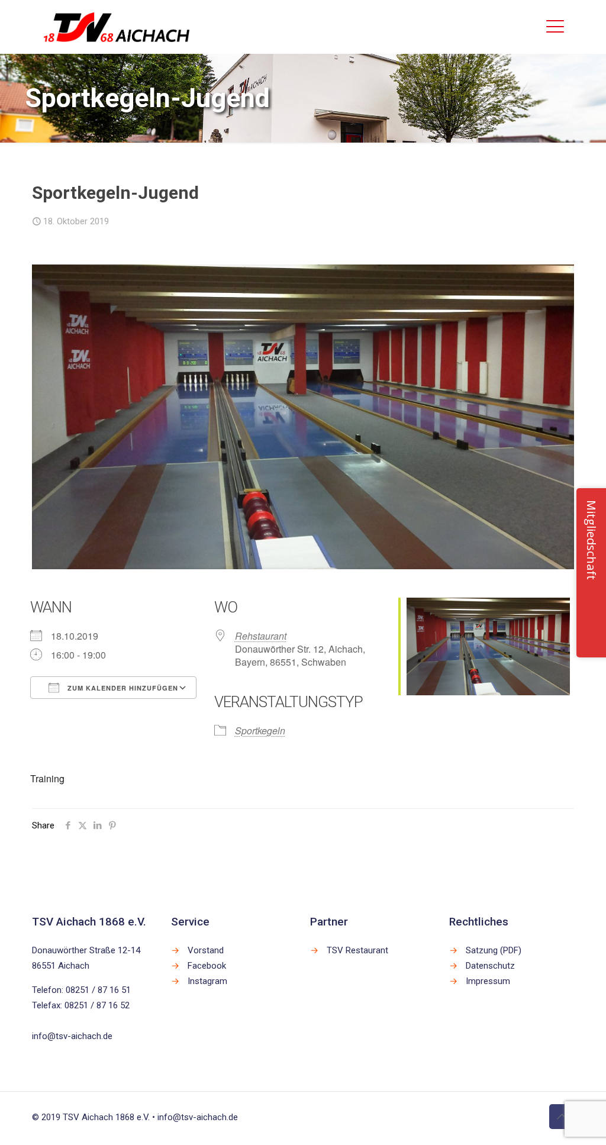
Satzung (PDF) (493, 950)
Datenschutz (490, 965)
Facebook (207, 965)
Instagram (207, 981)
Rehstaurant (260, 636)
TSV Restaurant (357, 950)
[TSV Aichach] (117, 26)
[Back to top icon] (561, 1116)
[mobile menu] (555, 27)
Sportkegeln (260, 730)
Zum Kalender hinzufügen (121, 687)
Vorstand (206, 950)
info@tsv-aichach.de (72, 1036)
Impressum (488, 981)
